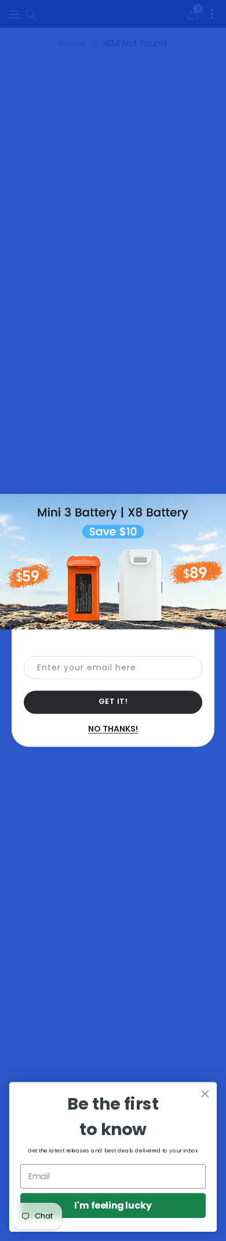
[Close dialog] (205, 1094)
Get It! (113, 701)
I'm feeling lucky (113, 1205)
